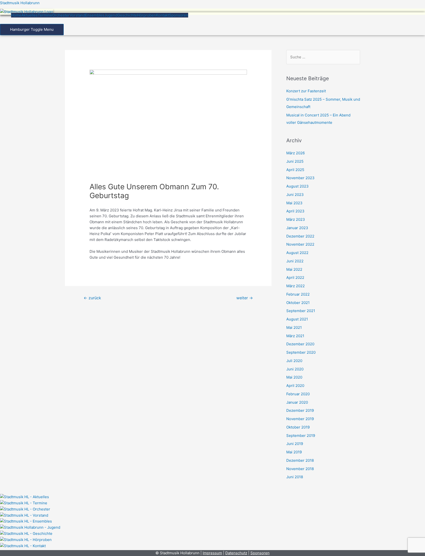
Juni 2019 (294, 443)
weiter (244, 298)
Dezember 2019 (300, 410)
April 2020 (295, 385)
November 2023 (300, 177)
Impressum (212, 553)
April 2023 (295, 211)
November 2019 (300, 418)
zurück (92, 298)
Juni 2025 (295, 161)
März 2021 (295, 336)
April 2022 (295, 277)
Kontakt (162, 15)
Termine (45, 15)
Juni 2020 (295, 369)
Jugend (110, 15)
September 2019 (300, 435)
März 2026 (295, 153)
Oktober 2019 (298, 427)
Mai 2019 (294, 452)
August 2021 (297, 319)
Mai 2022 (294, 269)
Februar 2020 (298, 394)
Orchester (61, 15)
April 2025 (295, 169)
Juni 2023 (295, 194)
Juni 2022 (295, 261)
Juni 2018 (294, 477)
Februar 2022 (298, 294)
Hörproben (146, 15)
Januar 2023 (297, 227)
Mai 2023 (294, 203)
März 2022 (295, 286)
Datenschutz (236, 553)
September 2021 (300, 310)
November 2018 (300, 468)
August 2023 (297, 186)
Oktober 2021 (298, 302)
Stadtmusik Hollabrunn (20, 2)
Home (16, 15)
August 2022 (297, 252)
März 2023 (295, 219)
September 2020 (301, 352)
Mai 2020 (294, 377)
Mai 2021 (294, 327)
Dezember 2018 (300, 460)
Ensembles (94, 15)
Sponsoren (178, 15)
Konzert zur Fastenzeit (306, 91)
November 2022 (300, 244)
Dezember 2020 (300, 344)
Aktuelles (29, 15)
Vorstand (77, 15)
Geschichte (127, 15)
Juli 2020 (294, 360)
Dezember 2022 (300, 236)
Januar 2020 (297, 402)
